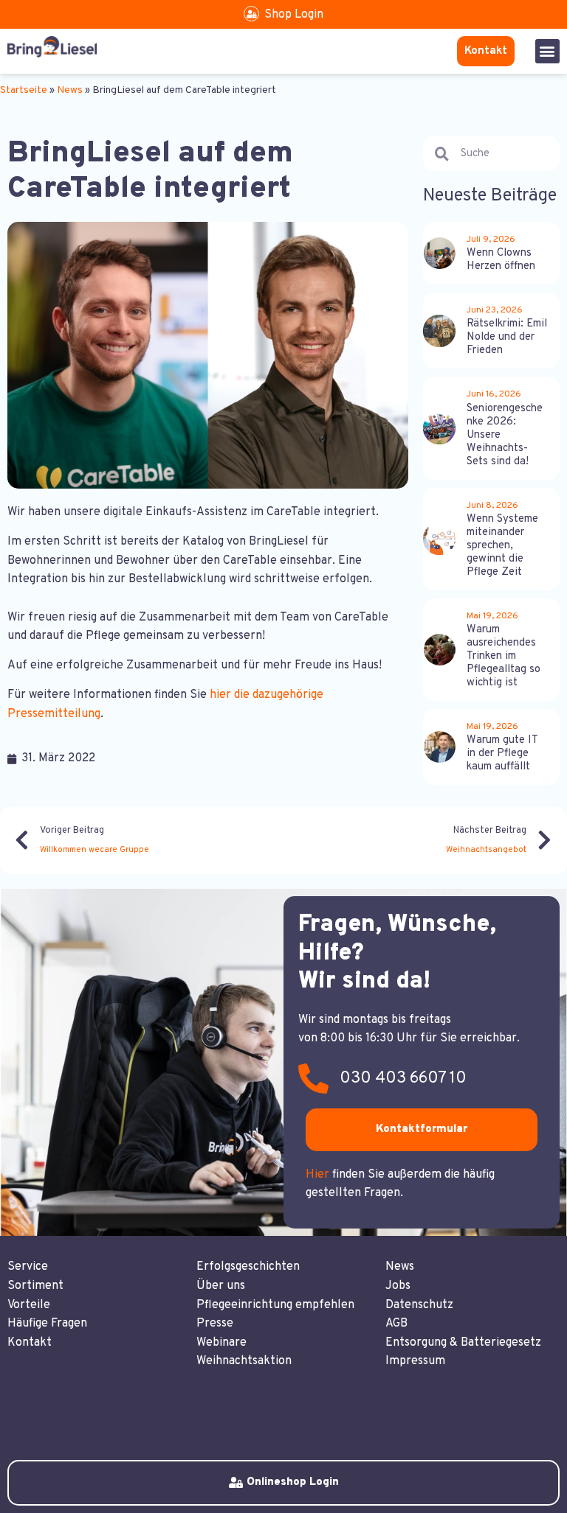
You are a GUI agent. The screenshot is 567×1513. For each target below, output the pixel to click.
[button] (547, 51)
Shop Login (293, 14)
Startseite (23, 90)
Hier (317, 1174)
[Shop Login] (251, 13)
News (70, 90)
